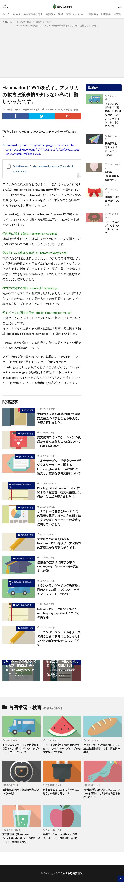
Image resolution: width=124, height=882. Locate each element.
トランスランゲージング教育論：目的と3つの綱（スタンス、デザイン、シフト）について (59, 590)
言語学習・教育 (43, 21)
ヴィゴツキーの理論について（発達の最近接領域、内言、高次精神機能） (101, 748)
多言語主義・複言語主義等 (20, 485)
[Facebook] (15, 116)
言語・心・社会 (74, 14)
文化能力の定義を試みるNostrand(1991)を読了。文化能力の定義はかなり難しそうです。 (59, 543)
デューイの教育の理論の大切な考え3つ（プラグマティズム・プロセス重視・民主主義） (62, 748)
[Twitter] (42, 116)
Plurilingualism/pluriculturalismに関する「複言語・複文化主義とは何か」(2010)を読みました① (59, 492)
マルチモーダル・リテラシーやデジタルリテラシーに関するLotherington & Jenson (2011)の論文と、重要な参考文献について (59, 467)
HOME (8, 22)
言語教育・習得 (54, 14)
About (16, 14)
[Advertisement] (62, 51)
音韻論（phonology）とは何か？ (113, 175)
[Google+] (68, 116)
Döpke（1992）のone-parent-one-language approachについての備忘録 (58, 613)
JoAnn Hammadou (53, 109)
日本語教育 (28, 410)
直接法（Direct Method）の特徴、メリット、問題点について (60, 836)
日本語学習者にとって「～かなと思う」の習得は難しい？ (61, 791)
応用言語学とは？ (33, 14)
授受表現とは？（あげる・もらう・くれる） (112, 149)
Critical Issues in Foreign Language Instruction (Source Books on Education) (44, 169)
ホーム (6, 14)
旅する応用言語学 (73, 873)
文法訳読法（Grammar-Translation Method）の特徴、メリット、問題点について (21, 838)
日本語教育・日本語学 (98, 14)
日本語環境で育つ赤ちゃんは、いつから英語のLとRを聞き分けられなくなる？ (101, 793)
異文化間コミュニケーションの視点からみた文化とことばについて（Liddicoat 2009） (59, 441)
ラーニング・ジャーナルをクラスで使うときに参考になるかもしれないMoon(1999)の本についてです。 (59, 638)
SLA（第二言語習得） (24, 605)
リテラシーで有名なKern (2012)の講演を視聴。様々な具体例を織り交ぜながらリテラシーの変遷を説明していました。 (59, 518)
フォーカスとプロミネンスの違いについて (112, 227)
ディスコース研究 (26, 457)
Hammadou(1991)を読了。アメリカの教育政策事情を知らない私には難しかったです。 (57, 25)
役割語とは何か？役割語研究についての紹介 (20, 791)
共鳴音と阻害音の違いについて (112, 200)
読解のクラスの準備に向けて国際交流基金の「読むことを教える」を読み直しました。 (59, 418)
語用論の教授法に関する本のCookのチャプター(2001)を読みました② (58, 566)
